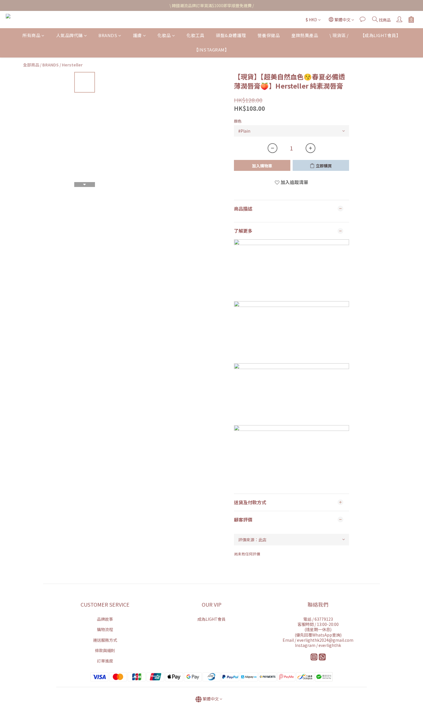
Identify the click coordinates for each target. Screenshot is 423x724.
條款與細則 (105, 650)
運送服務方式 (105, 640)
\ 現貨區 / (339, 35)
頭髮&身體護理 (231, 35)
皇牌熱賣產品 (304, 35)
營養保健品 (269, 35)
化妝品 (164, 35)
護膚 (137, 35)
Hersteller (72, 65)
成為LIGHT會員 (211, 619)
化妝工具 (195, 35)
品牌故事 (105, 619)
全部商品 (31, 65)
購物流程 (105, 629)
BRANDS (107, 35)
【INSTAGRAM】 (211, 50)
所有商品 (31, 35)
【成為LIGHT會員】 (380, 35)
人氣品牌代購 (69, 35)
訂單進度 (105, 661)
